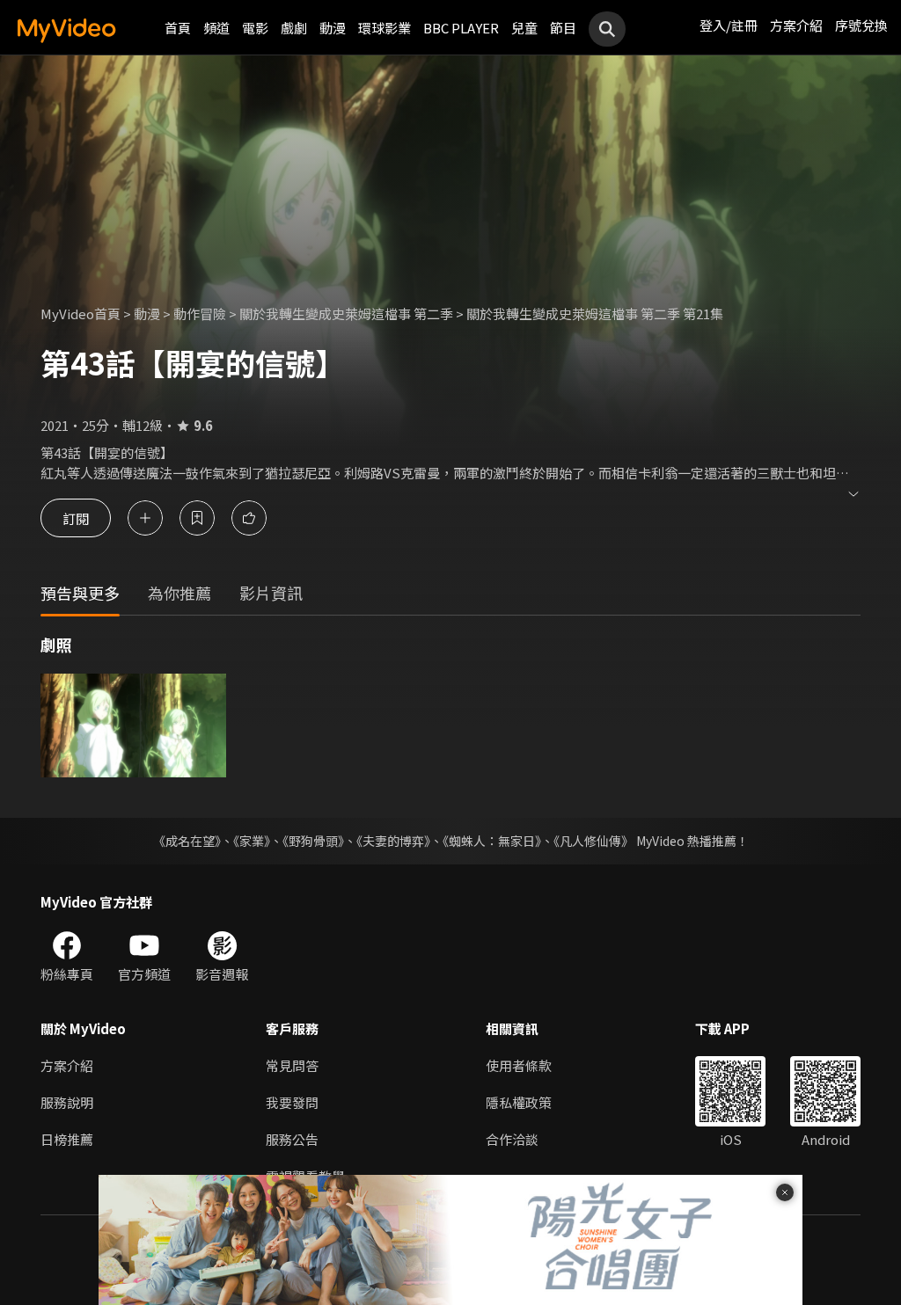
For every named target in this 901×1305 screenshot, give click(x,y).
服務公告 (292, 1139)
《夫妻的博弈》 (393, 840)
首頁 (178, 27)
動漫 (332, 27)
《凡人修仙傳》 (593, 840)
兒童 (524, 27)
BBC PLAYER (461, 27)
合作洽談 (512, 1139)
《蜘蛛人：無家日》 (492, 840)
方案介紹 (796, 25)
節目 (563, 27)
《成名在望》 (187, 840)
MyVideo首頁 (80, 313)
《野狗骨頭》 (313, 840)
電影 (255, 27)
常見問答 (292, 1065)
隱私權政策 (519, 1102)
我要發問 (292, 1102)
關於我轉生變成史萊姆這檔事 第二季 (346, 313)
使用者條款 (519, 1065)
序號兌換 (861, 25)
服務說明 (66, 1102)
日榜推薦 (66, 1139)
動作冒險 (199, 313)
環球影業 (384, 27)
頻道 (216, 27)
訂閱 (75, 517)
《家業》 (251, 840)
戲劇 (294, 27)
